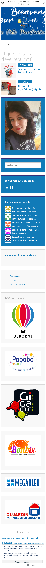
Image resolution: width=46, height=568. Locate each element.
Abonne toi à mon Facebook (20, 255)
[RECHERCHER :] (23, 165)
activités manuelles (11, 538)
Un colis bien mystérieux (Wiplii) (29, 87)
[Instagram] (7, 187)
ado (22, 538)
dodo (36, 538)
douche (42, 539)
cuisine (29, 538)
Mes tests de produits (19, 284)
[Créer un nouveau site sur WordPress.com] (23, 3)
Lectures (13, 280)
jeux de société (20, 543)
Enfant (7, 543)
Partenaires (15, 276)
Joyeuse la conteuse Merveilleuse (29, 70)
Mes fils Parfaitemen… (22, 222)
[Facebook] (11, 187)
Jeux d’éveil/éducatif (36, 544)
